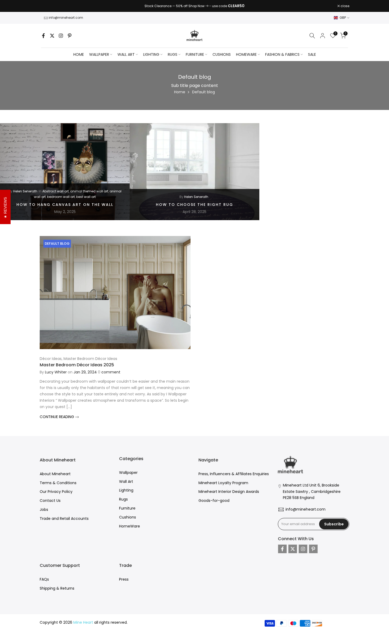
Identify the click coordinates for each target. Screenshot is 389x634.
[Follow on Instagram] (60, 36)
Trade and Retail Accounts (64, 518)
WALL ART (126, 54)
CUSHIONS (221, 54)
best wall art (86, 197)
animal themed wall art (89, 191)
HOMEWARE (246, 54)
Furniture (127, 508)
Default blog (57, 243)
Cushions (127, 517)
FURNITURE (195, 54)
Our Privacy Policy (56, 491)
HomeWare (129, 526)
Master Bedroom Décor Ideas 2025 (77, 365)
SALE (312, 54)
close (47, 6)
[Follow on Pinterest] (69, 36)
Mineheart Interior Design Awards (228, 491)
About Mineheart (55, 473)
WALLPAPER (99, 54)
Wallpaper (128, 472)
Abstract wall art (55, 191)
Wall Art (126, 481)
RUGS (172, 54)
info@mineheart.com (66, 17)
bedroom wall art (61, 197)
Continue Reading (57, 416)
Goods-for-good (213, 500)
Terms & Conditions (58, 482)
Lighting (126, 490)
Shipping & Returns (57, 588)
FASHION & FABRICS (282, 54)
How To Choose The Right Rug (194, 204)
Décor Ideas (51, 358)
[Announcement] (194, 6)
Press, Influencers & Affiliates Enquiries (233, 473)
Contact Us (50, 500)
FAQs (44, 579)
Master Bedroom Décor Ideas (90, 358)
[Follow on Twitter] (52, 36)
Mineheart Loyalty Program (223, 482)
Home (78, 54)
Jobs (44, 509)
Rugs (123, 499)
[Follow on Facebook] (43, 36)
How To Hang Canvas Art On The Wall (64, 204)
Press (124, 579)
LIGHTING (151, 54)
